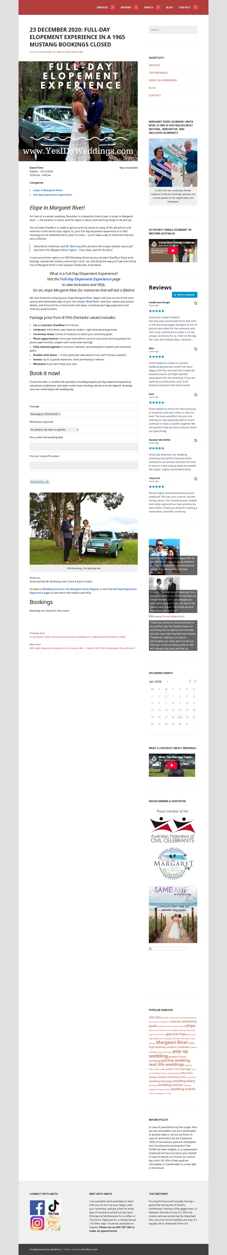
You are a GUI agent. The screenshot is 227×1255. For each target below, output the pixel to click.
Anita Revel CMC (74, 51)
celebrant (175, 1021)
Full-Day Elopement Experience (86, 278)
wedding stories (170, 1085)
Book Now (92, 301)
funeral (162, 1034)
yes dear (167, 1093)
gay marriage (176, 1034)
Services (102, 7)
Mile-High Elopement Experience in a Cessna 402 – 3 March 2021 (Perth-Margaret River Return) (82, 646)
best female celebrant (158, 1022)
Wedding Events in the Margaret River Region (70, 589)
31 (166, 696)
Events (148, 7)
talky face (186, 1073)
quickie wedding (175, 1060)
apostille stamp (167, 1018)
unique (153, 1077)
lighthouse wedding (162, 1038)
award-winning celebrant (186, 1018)
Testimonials (158, 72)
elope (190, 1025)
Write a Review (186, 294)
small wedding (173, 1073)
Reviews (126, 7)
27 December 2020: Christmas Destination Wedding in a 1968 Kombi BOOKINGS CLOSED (78, 635)
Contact (185, 7)
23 (180, 717)
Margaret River (172, 1042)
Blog (169, 7)
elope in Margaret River (48, 190)
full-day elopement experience (52, 194)
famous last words (157, 1030)
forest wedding (172, 1030)
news (160, 1052)
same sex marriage (179, 1069)
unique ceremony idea (172, 1077)
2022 (151, 1017)
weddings (153, 1085)
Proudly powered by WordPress (45, 1249)
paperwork (167, 1052)
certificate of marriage (167, 1026)
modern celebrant (178, 1047)
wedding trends (183, 1089)
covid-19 (181, 1026)
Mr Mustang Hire (76, 246)
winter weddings (156, 1093)
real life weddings (166, 1064)
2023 (158, 1017)
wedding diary (184, 1081)
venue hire (191, 1077)
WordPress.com (89, 1249)
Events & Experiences (163, 80)
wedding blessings (160, 1081)
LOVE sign (175, 1038)
